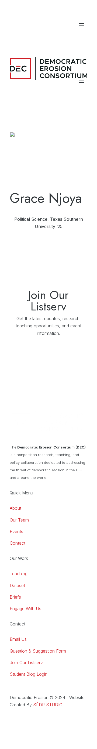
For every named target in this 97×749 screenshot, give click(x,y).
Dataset (17, 585)
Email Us (18, 639)
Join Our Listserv (26, 662)
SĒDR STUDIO (48, 704)
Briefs (15, 597)
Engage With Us (25, 608)
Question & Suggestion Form (38, 651)
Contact (17, 543)
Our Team (19, 520)
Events (16, 531)
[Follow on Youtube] (72, 34)
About (15, 508)
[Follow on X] (83, 34)
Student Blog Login (28, 674)
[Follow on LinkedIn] (61, 34)
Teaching (18, 573)
